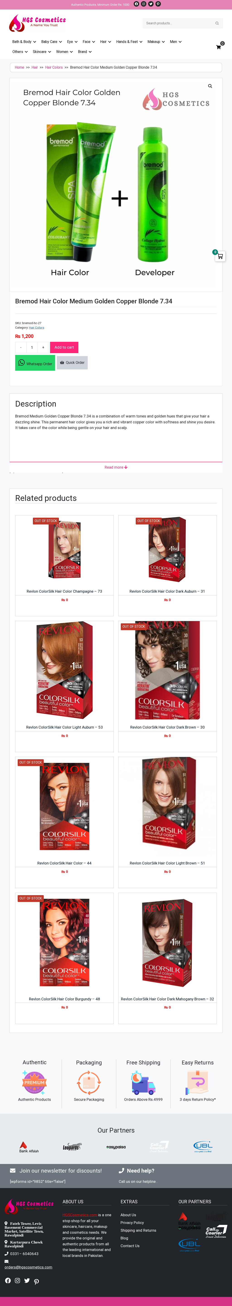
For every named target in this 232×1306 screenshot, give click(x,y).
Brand (82, 52)
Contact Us (130, 1246)
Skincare (39, 52)
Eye (70, 42)
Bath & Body (21, 42)
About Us (128, 1215)
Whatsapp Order (38, 364)
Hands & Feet (127, 42)
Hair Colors (54, 67)
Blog (124, 1238)
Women (62, 52)
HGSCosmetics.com (80, 1215)
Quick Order (74, 362)
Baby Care (49, 42)
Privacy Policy (132, 1222)
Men (173, 42)
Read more (114, 467)
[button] (210, 86)
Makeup (153, 42)
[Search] (217, 23)
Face (86, 42)
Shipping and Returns (138, 1230)
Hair (103, 42)
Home (19, 67)
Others (17, 52)
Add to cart (64, 347)
